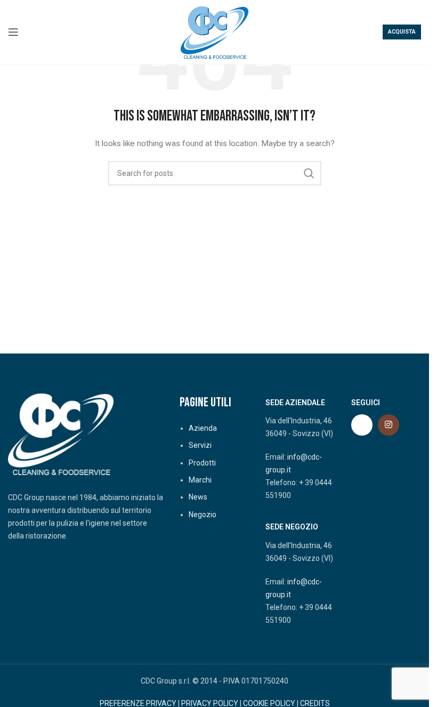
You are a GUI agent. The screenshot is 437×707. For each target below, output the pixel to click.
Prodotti (202, 463)
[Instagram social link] (388, 425)
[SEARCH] (309, 173)
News (198, 497)
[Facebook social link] (362, 425)
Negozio (202, 514)
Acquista (402, 31)
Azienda (203, 428)
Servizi (200, 445)
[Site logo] (215, 31)
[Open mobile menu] (13, 32)
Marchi (200, 480)
